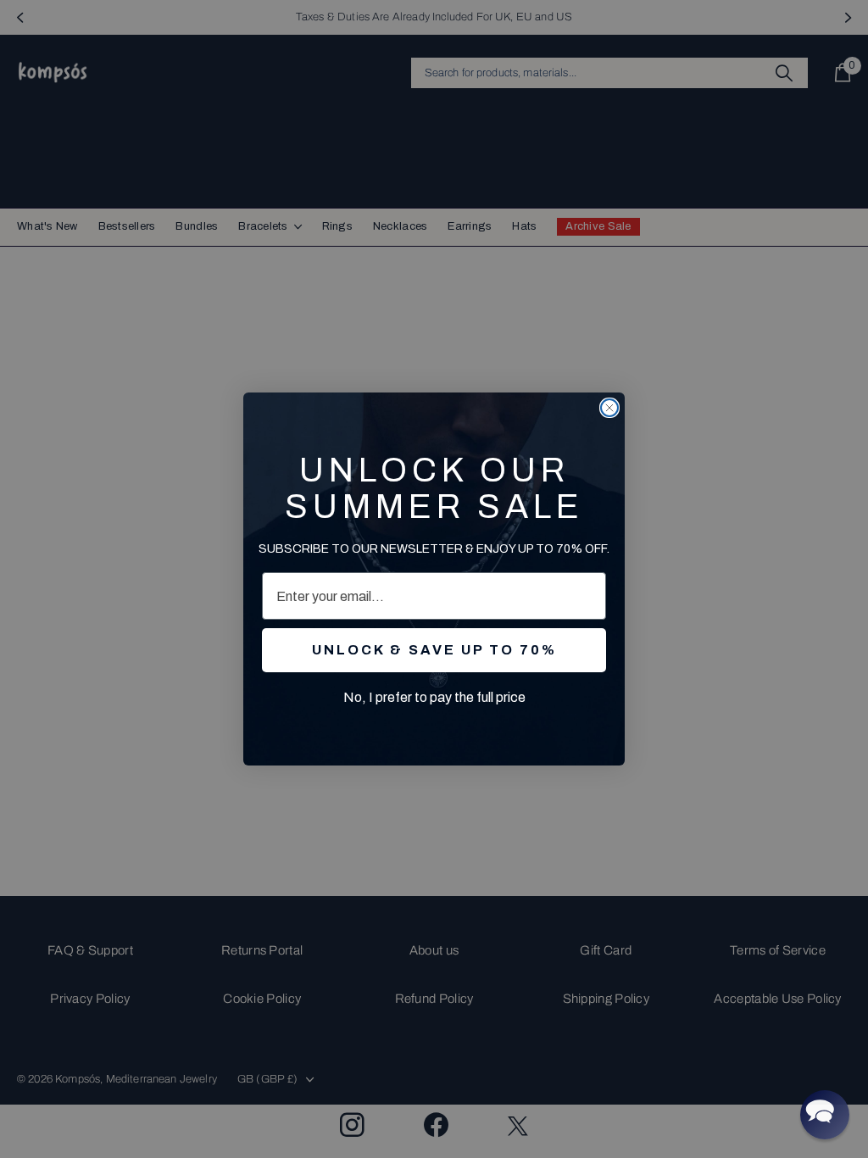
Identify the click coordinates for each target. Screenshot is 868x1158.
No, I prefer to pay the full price (434, 697)
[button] (824, 1114)
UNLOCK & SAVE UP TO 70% (434, 650)
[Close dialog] (609, 407)
